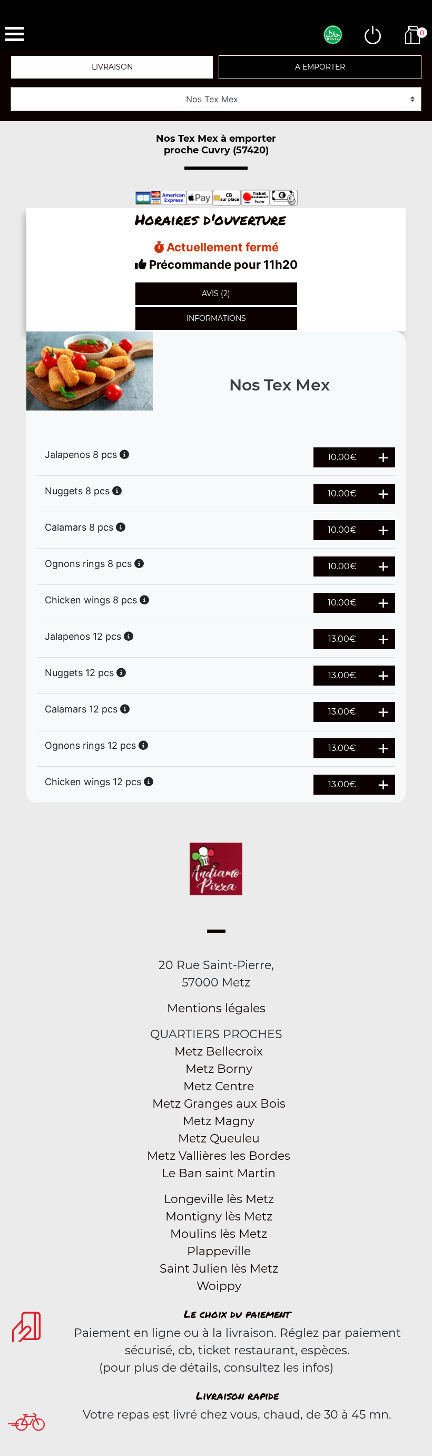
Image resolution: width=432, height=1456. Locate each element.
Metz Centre (218, 1086)
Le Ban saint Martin (219, 1173)
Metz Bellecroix (218, 1051)
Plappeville (219, 1251)
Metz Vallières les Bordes (218, 1156)
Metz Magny (218, 1121)
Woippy (219, 1286)
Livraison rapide (237, 1395)
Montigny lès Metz (218, 1216)
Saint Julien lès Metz (219, 1269)
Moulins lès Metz (218, 1234)
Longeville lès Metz (219, 1199)
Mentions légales (216, 1008)
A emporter (320, 67)
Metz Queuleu (219, 1138)
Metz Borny (218, 1069)
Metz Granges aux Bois (219, 1104)
